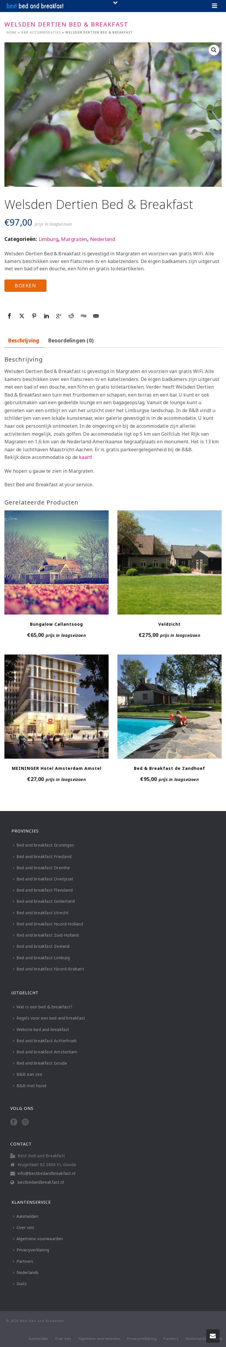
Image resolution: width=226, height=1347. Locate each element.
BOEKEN (25, 285)
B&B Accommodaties (41, 32)
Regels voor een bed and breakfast (50, 1018)
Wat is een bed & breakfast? (44, 1007)
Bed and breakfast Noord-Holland (49, 924)
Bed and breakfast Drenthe (43, 867)
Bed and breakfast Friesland (44, 856)
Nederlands (27, 1272)
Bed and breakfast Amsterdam (46, 1052)
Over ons (25, 1227)
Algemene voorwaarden (39, 1238)
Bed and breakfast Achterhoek (46, 1040)
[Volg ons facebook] (13, 1122)
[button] (214, 50)
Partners (25, 1261)
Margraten (74, 239)
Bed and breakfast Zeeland (43, 946)
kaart (85, 457)
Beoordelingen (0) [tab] (71, 340)
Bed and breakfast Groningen (45, 845)
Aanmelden (27, 1216)
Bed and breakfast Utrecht (42, 912)
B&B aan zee (29, 1074)
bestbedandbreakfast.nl (41, 1182)
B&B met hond (31, 1085)
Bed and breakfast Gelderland (45, 901)
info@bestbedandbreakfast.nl (46, 1173)
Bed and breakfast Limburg (43, 957)
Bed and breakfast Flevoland (44, 890)
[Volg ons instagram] (25, 1122)
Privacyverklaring (32, 1250)
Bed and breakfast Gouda (41, 1063)
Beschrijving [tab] (23, 340)
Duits (21, 1283)
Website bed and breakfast (42, 1029)
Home (11, 32)
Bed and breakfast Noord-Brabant (50, 969)
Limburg (48, 239)
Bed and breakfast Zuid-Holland (47, 935)
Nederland (102, 239)
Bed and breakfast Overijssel (44, 879)
